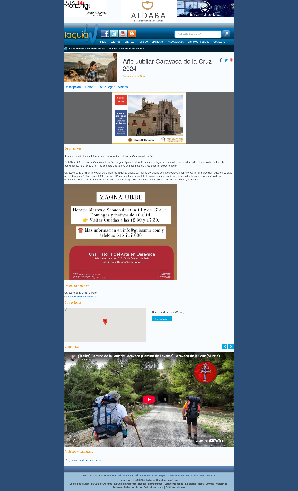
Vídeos (123, 86)
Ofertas (129, 42)
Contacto (219, 42)
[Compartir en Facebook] (221, 60)
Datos (89, 86)
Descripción (72, 86)
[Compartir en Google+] (231, 60)
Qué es (111, 475)
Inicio (103, 42)
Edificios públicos (198, 42)
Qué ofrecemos (142, 475)
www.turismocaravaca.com (82, 296)
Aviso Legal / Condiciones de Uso (170, 475)
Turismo (143, 42)
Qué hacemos (124, 475)
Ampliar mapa (162, 319)
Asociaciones (176, 42)
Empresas (158, 42)
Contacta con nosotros (203, 475)
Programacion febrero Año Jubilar (83, 460)
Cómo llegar (106, 86)
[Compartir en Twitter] (226, 60)
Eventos (115, 42)
